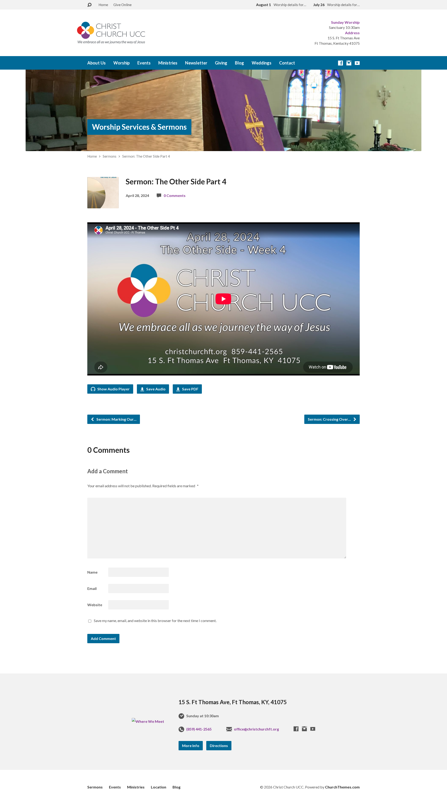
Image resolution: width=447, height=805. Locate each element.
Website (94, 604)
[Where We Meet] (148, 721)
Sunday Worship (345, 22)
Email (92, 588)
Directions (219, 745)
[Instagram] (348, 63)
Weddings (261, 63)
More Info (190, 745)
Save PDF (189, 389)
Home (103, 5)
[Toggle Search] (89, 5)
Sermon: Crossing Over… (330, 419)
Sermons (109, 156)
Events (144, 63)
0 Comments (175, 195)
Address (352, 32)
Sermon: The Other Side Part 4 (146, 156)
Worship (121, 63)
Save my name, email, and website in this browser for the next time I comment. (155, 620)
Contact (287, 63)
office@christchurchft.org (256, 729)
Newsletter (196, 63)
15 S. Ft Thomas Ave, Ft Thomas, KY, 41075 (233, 702)
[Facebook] (340, 63)
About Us (96, 63)
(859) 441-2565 (199, 729)
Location (158, 787)
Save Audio (156, 389)
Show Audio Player (113, 389)
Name (92, 572)
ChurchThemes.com (342, 787)
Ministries (167, 63)
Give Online (122, 5)
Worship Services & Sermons (139, 126)
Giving (221, 63)
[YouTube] (357, 63)
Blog (239, 63)
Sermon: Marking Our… (116, 419)
